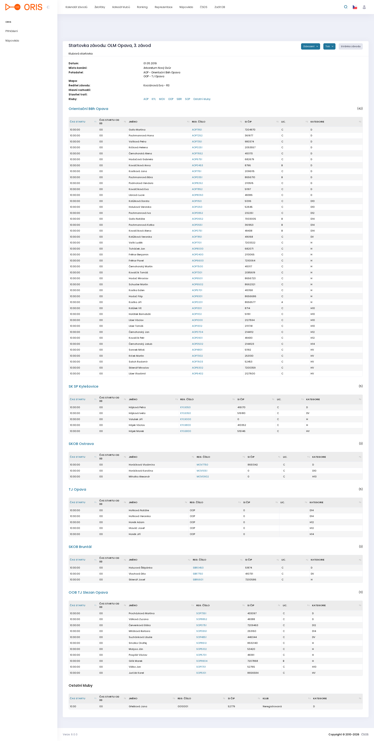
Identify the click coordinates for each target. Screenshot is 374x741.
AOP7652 (197, 153)
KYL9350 (185, 407)
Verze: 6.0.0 (70, 734)
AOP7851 (197, 236)
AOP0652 (197, 219)
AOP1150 (197, 201)
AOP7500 (197, 266)
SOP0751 (201, 625)
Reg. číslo (198, 121)
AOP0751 (197, 230)
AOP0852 (197, 213)
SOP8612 (201, 643)
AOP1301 (197, 308)
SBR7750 (198, 573)
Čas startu (77, 121)
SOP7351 (201, 613)
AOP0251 (197, 147)
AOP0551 (197, 225)
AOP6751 (197, 159)
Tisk (328, 46)
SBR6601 (198, 579)
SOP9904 (201, 661)
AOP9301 (197, 296)
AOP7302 (197, 356)
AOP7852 (197, 189)
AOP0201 (197, 302)
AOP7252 (197, 135)
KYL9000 (185, 419)
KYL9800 (185, 425)
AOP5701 (197, 290)
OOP (170, 99)
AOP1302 (197, 326)
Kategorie (317, 121)
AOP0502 (197, 344)
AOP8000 (197, 248)
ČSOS (365, 734)
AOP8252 (197, 183)
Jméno (133, 121)
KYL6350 (185, 413)
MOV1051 (202, 470)
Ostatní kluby (202, 99)
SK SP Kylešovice (83, 386)
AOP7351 (197, 141)
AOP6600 (198, 260)
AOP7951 (197, 129)
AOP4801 (197, 349)
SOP (187, 99)
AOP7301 (197, 272)
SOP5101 (201, 673)
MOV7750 (202, 464)
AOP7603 (197, 361)
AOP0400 (197, 254)
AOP (145, 99)
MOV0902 (203, 476)
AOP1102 (197, 314)
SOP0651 (201, 631)
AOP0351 (197, 177)
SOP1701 (201, 667)
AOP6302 (197, 367)
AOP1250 (197, 207)
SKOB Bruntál (80, 546)
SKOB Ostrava (81, 443)
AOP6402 (197, 373)
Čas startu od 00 (109, 121)
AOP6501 (197, 278)
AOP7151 (196, 171)
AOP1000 (197, 320)
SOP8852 (201, 619)
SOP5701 (201, 655)
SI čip (248, 121)
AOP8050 (197, 195)
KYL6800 (185, 431)
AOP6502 (197, 284)
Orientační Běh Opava (88, 108)
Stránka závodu (351, 46)
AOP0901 (197, 338)
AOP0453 (197, 165)
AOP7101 (197, 242)
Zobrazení (309, 46)
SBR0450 (198, 567)
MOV (162, 99)
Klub (266, 698)
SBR (179, 99)
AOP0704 (197, 332)
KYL (154, 99)
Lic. (283, 121)
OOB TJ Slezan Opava (88, 592)
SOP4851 (201, 637)
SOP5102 (201, 649)
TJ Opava (77, 489)
